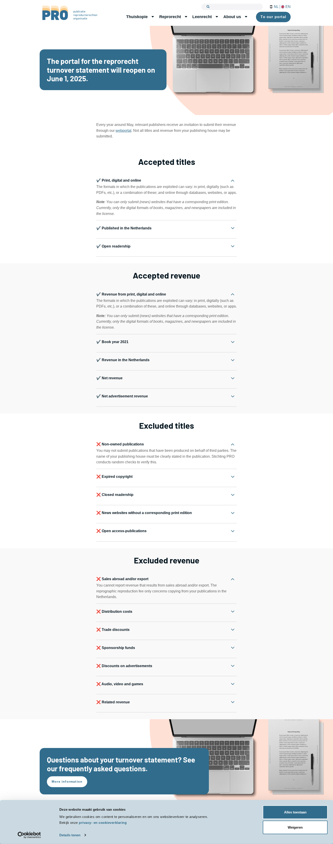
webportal (123, 130)
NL (276, 6)
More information (67, 781)
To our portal (273, 17)
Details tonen (69, 835)
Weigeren (295, 827)
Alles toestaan (295, 812)
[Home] (69, 12)
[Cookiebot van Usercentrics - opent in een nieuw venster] (29, 835)
